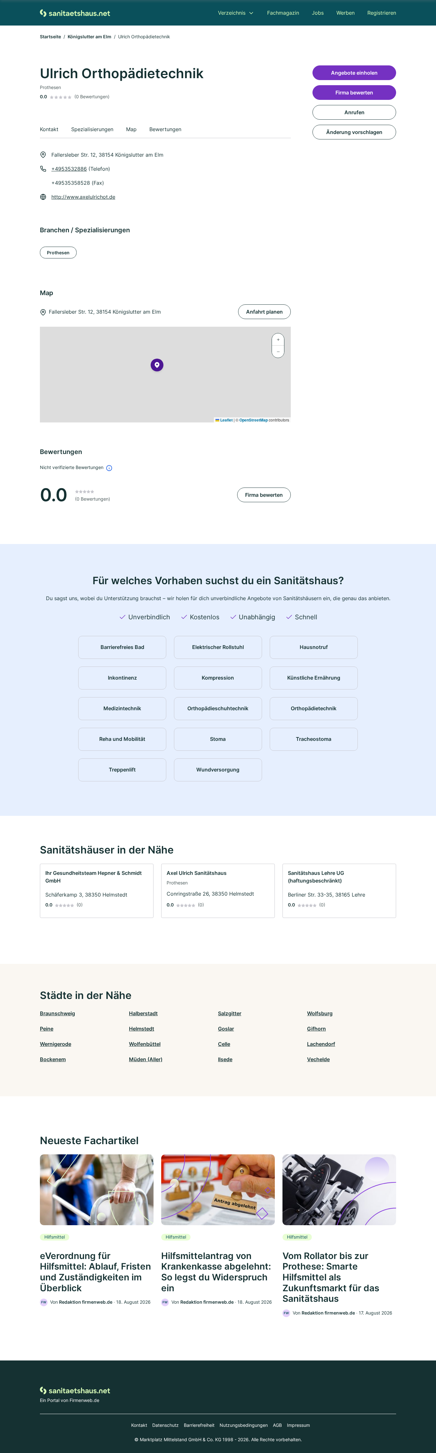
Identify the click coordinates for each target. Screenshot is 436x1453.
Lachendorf (321, 1044)
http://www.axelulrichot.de (83, 197)
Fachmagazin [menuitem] (283, 13)
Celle (224, 1044)
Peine (46, 1028)
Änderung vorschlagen (354, 132)
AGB (277, 1425)
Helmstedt (141, 1028)
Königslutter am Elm (89, 36)
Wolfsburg (320, 1013)
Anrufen (354, 112)
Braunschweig (57, 1013)
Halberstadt (143, 1013)
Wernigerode (55, 1044)
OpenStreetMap (253, 420)
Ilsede (225, 1059)
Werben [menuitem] (345, 13)
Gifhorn (316, 1028)
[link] (97, 891)
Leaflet (226, 420)
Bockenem (53, 1059)
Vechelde (318, 1059)
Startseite (50, 36)
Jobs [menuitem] (318, 13)
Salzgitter (229, 1013)
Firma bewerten (264, 495)
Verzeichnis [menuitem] (231, 13)
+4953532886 (69, 169)
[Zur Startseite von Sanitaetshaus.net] (75, 13)
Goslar (226, 1028)
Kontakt (139, 1425)
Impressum (298, 1425)
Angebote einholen (354, 73)
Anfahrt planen (264, 312)
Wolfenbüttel (145, 1044)
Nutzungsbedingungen (244, 1425)
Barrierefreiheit (199, 1425)
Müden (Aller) (145, 1059)
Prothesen (58, 252)
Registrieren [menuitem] (381, 13)
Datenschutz (165, 1425)
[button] (157, 366)
